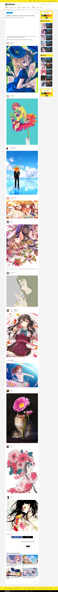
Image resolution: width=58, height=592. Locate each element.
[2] (22, 269)
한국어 (37, 588)
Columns (38, 7)
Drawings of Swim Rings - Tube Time (29, 577)
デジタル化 (12, 272)
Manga (11, 7)
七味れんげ (12, 44)
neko (11, 390)
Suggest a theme (17, 588)
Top (5, 588)
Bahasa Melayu (45, 588)
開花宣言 (12, 360)
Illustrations (7, 7)
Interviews (33, 7)
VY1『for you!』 (13, 197)
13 (11, 273)
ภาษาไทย (40, 588)
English (25, 588)
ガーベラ (12, 446)
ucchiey (12, 391)
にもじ (12, 149)
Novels (14, 7)
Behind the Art (24, 7)
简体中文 (29, 588)
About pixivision (10, 588)
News (41, 7)
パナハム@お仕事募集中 (14, 361)
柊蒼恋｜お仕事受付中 (14, 311)
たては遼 (12, 96)
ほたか (12, 222)
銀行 (11, 447)
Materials (28, 7)
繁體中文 (33, 588)
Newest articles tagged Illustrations (13, 553)
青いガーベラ (12, 42)
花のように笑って (13, 147)
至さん (11, 221)
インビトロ (12, 95)
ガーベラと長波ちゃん (14, 309)
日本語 (50, 588)
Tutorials (19, 7)
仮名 (11, 498)
